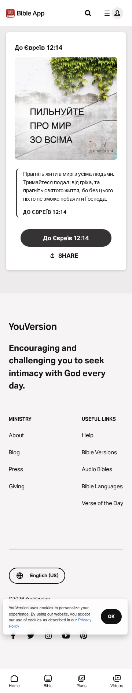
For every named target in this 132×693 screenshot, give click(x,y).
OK (111, 616)
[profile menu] (112, 13)
